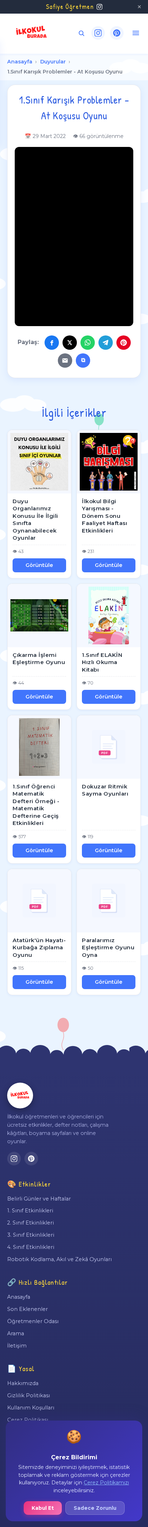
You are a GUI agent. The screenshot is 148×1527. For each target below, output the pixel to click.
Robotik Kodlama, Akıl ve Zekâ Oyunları (59, 1259)
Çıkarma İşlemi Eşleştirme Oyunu (39, 659)
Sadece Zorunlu (95, 1508)
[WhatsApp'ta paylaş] (87, 342)
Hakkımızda (22, 1383)
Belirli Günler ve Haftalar (39, 1199)
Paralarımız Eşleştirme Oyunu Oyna (108, 947)
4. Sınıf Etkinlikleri (30, 1247)
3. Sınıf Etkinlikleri (30, 1235)
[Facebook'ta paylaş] (52, 342)
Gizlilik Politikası (28, 1395)
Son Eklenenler (27, 1309)
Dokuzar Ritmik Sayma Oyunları (105, 790)
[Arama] (81, 33)
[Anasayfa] (20, 1095)
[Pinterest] (117, 33)
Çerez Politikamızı (106, 1482)
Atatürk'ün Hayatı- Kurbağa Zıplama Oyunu (39, 947)
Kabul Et (43, 1508)
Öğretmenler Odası (33, 1321)
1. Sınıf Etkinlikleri (30, 1210)
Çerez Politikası (27, 1420)
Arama (15, 1333)
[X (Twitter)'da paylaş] (70, 342)
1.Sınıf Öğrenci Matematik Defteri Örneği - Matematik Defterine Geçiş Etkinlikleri (36, 805)
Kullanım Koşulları (30, 1407)
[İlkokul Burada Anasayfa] (31, 32)
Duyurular (53, 61)
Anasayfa (19, 61)
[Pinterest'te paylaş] (123, 342)
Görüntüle (39, 565)
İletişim (17, 1345)
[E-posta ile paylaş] (65, 360)
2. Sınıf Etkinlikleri (30, 1223)
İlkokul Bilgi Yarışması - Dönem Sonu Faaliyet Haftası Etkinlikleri (104, 516)
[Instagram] (98, 33)
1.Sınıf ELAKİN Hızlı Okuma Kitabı (102, 662)
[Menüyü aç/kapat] (136, 33)
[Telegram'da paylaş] (105, 342)
